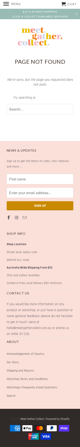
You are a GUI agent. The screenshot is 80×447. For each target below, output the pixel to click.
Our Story (13, 362)
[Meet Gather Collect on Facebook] (9, 217)
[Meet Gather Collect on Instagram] (17, 217)
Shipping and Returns (20, 371)
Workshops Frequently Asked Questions (32, 387)
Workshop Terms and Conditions (27, 379)
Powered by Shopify (58, 419)
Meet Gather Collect (32, 419)
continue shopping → (52, 98)
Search (11, 396)
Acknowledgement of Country (25, 354)
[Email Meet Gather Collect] (25, 217)
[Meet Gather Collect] (40, 36)
